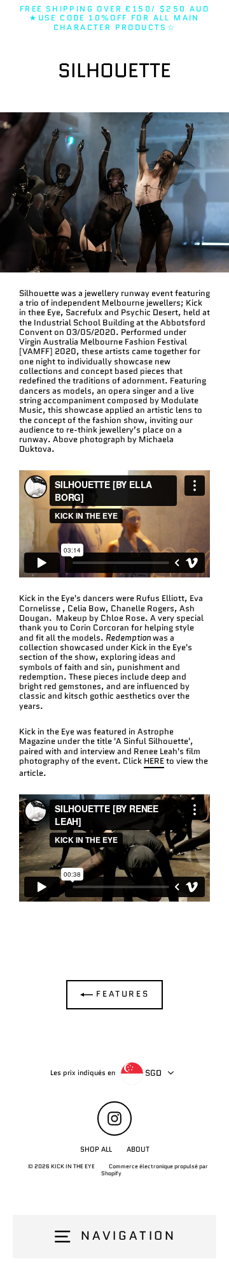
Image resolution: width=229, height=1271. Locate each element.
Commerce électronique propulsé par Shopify (154, 1169)
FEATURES (121, 994)
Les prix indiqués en (82, 1073)
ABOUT (138, 1149)
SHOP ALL (96, 1149)
